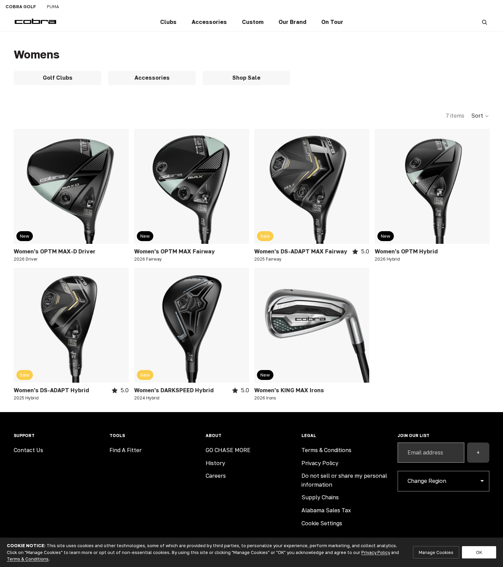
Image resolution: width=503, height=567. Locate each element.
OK (479, 552)
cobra (20, 6)
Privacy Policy (319, 463)
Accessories (152, 77)
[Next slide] (118, 186)
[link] (168, 22)
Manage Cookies (436, 552)
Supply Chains (320, 497)
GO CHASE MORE (228, 450)
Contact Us (28, 450)
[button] (480, 115)
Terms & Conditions (326, 450)
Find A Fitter (125, 450)
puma (53, 6)
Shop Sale (246, 77)
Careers (216, 475)
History (215, 463)
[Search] (484, 22)
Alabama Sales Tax (326, 510)
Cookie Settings (321, 523)
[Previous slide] (24, 186)
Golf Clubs (58, 77)
